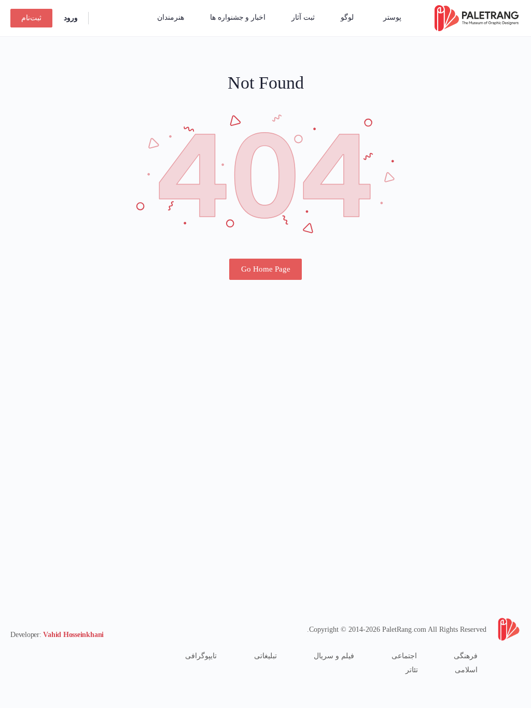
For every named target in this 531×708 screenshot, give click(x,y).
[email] (72, 655)
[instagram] (54, 655)
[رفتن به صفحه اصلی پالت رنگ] (476, 17)
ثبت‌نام (31, 18)
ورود (71, 18)
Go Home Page (265, 269)
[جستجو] (103, 18)
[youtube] (16, 655)
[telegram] (35, 655)
